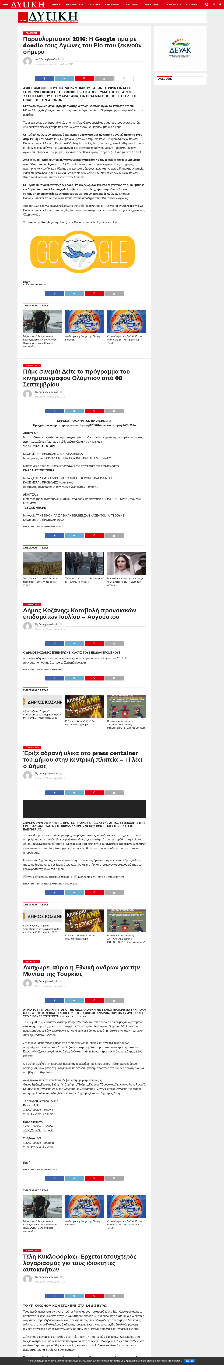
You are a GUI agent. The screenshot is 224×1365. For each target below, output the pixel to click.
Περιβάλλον (70, 883)
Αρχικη (56, 4)
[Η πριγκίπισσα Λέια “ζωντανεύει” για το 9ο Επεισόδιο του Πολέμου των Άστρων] (126, 574)
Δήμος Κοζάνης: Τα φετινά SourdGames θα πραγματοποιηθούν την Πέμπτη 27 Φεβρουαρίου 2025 (42, 714)
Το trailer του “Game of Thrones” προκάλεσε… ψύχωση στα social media (40, 581)
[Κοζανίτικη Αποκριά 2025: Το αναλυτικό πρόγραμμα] (84, 717)
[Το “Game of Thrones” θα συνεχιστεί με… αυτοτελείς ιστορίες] (84, 574)
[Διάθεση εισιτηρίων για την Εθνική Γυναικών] (84, 332)
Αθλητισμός (41, 284)
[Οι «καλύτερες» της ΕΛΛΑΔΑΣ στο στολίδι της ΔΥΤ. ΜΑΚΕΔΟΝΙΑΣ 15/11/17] (126, 332)
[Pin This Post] (84, 77)
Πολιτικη (94, 4)
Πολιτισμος (131, 4)
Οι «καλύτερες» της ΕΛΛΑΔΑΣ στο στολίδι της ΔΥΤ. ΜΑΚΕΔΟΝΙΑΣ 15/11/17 (124, 339)
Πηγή (26, 282)
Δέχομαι (190, 1361)
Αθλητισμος (152, 4)
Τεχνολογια (173, 4)
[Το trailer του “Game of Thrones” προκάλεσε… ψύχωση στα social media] (42, 574)
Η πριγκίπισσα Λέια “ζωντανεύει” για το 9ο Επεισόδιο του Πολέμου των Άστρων (125, 581)
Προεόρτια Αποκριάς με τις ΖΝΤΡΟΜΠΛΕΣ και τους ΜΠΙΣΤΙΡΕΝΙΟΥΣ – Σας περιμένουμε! (126, 724)
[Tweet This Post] (64, 77)
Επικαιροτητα (74, 4)
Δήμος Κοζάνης (53, 669)
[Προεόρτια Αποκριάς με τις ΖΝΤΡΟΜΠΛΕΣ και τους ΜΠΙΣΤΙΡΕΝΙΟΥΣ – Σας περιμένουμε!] (126, 717)
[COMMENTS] (124, 77)
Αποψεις (191, 4)
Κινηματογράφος (53, 526)
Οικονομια (112, 4)
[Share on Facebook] (44, 77)
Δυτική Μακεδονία (50, 59)
